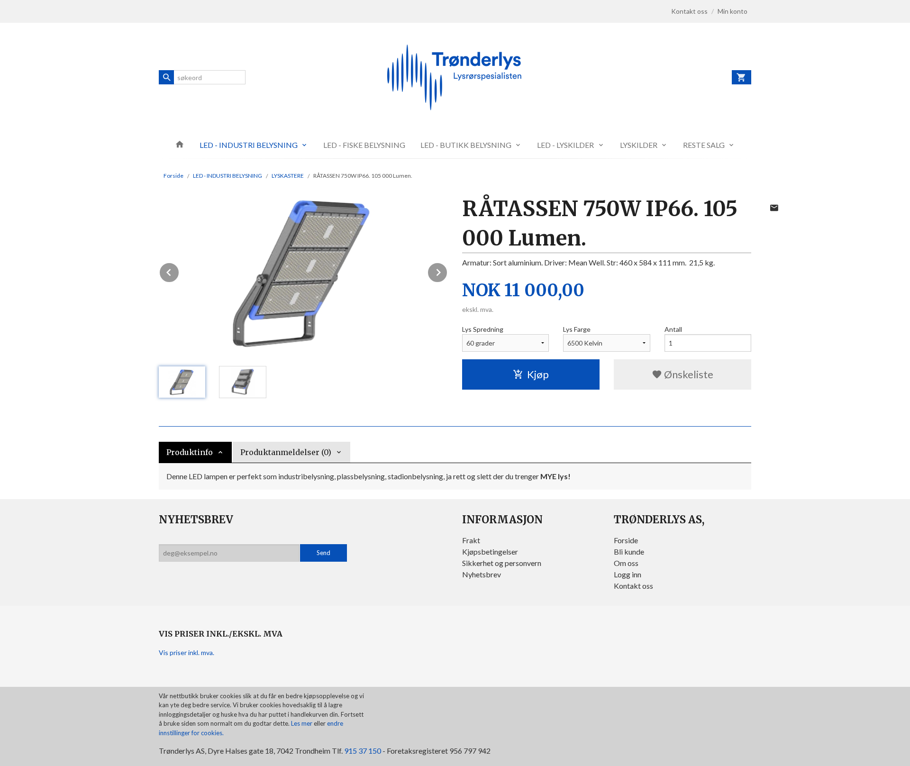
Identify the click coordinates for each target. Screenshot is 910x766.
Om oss (626, 562)
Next (447, 270)
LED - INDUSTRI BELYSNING (249, 144)
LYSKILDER (638, 144)
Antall (673, 329)
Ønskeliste (687, 374)
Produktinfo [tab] (189, 452)
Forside (173, 175)
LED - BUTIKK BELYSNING (465, 144)
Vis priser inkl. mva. (186, 652)
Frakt (471, 540)
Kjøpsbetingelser (490, 551)
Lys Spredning (482, 329)
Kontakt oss (633, 585)
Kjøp (538, 374)
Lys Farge (577, 329)
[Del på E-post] (774, 208)
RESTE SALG (704, 144)
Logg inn (627, 574)
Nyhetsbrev (481, 574)
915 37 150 (362, 750)
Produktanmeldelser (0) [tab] (285, 452)
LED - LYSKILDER (565, 144)
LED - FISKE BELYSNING (364, 144)
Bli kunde (629, 551)
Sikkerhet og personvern (501, 562)
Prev (179, 270)
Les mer (302, 723)
